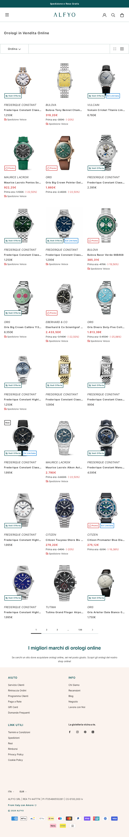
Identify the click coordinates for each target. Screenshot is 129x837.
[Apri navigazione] (7, 15)
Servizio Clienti (16, 684)
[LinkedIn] (93, 732)
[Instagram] (77, 732)
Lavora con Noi (77, 707)
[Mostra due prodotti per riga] (114, 48)
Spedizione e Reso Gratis (64, 3)
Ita (10, 791)
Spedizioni (13, 737)
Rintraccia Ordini (17, 690)
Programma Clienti (18, 696)
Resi (10, 743)
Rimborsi (12, 748)
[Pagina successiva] (92, 630)
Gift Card (13, 707)
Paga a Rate (15, 701)
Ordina (12, 49)
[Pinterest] (85, 732)
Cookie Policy (15, 759)
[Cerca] (113, 15)
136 (80, 629)
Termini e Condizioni (19, 732)
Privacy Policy (16, 754)
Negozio (73, 701)
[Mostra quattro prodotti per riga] (121, 48)
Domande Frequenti (19, 712)
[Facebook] (70, 732)
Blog (71, 696)
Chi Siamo (74, 684)
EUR (22, 791)
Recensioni (74, 690)
